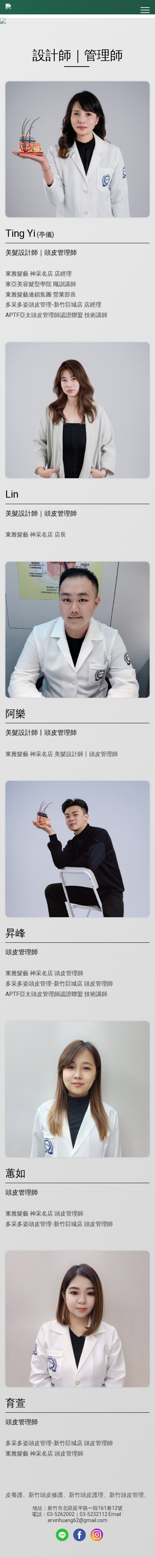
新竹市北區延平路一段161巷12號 (85, 1508)
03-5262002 (61, 1514)
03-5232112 (93, 1514)
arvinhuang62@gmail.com (77, 1520)
